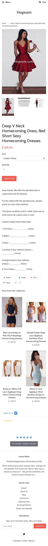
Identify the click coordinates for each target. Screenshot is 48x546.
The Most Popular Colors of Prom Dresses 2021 (24, 461)
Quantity (5, 164)
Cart (44, 2)
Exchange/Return (24, 505)
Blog (24, 494)
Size (4, 153)
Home (4, 23)
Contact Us (24, 498)
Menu (7, 2)
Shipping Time (24, 501)
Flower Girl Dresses (24, 508)
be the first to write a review (24, 444)
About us (24, 491)
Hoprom (24, 12)
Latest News (24, 456)
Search (24, 488)
